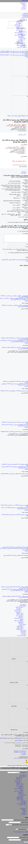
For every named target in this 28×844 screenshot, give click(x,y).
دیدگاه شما (25, 233)
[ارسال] (24, 29)
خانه (27, 115)
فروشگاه (23, 4)
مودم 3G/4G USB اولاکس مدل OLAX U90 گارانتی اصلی (15, 555)
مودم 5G (18, 22)
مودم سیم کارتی (19, 21)
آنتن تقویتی (20, 36)
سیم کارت (23, 44)
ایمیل (26, 246)
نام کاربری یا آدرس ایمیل (21, 819)
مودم (27, 260)
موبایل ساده (20, 39)
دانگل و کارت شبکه (18, 35)
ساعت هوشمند (19, 42)
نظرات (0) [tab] (23, 173)
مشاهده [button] (26, 300)
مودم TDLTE (17, 25)
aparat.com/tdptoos (19, 740)
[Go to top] (27, 770)
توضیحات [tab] (23, 171)
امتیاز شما (26, 231)
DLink (6, 259)
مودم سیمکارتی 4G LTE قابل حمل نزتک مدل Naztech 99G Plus (14, 473)
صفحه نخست (22, 2)
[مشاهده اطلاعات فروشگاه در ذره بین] (17, 758)
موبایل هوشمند (19, 41)
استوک (3, 259)
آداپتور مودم (22, 630)
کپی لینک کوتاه (21, 134)
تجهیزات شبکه (22, 20)
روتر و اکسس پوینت (18, 32)
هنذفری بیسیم (20, 43)
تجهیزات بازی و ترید (21, 47)
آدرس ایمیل (23, 837)
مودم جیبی (18, 26)
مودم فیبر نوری (19, 30)
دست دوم (23, 634)
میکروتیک (21, 31)
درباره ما (23, 7)
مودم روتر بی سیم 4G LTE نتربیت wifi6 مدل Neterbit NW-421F (14, 431)
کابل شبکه (20, 37)
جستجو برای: (22, 772)
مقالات (23, 5)
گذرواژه (24, 822)
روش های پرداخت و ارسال (19, 750)
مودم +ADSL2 (19, 27)
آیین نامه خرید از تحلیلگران (19, 752)
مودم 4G (18, 23)
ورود (17, 829)
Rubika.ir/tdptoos (3, 738)
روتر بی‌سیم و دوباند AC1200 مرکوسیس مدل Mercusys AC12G (14, 390)
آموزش (23, 6)
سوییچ (21, 33)
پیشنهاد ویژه (22, 19)
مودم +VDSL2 (19, 28)
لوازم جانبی (22, 45)
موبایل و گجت (22, 624)
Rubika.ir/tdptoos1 (18, 738)
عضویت (26, 842)
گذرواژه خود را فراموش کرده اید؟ (20, 831)
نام (27, 244)
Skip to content (25, 0)
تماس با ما (23, 9)
